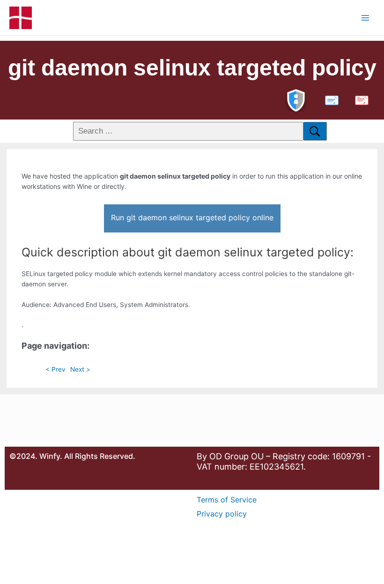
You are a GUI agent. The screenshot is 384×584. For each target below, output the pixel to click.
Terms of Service (227, 499)
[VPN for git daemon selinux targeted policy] (296, 99)
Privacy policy (222, 513)
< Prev (55, 369)
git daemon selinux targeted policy (192, 67)
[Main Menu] (365, 17)
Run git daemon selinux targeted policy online (192, 217)
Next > (80, 369)
